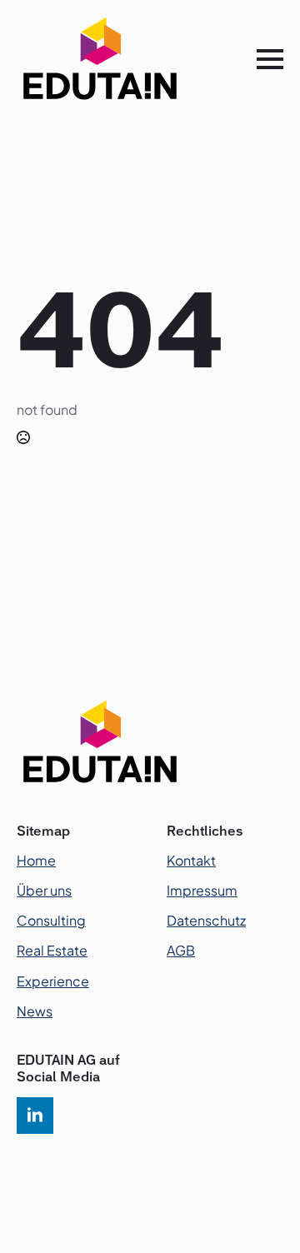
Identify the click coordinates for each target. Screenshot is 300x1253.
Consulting (51, 920)
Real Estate (52, 950)
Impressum (202, 890)
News (34, 1011)
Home (36, 860)
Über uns (44, 890)
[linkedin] (35, 1115)
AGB (181, 950)
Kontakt (191, 860)
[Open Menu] (270, 59)
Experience (53, 981)
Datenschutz (206, 920)
